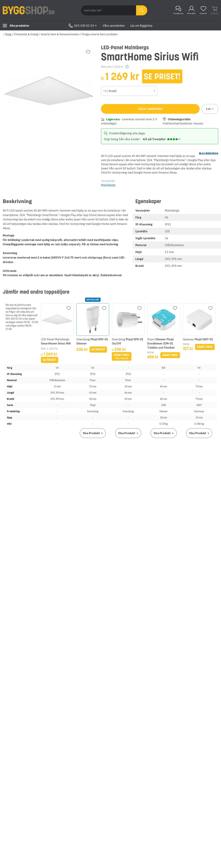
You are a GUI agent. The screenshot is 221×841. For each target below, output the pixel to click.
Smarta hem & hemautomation (60, 34)
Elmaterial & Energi (26, 34)
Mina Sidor (191, 13)
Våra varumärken (114, 25)
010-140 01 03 (84, 25)
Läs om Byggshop (141, 25)
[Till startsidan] (29, 10)
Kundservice (178, 13)
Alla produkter (19, 25)
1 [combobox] (208, 108)
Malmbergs (108, 185)
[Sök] (141, 10)
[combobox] (129, 91)
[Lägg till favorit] (88, 52)
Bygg (8, 34)
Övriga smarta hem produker (100, 34)
